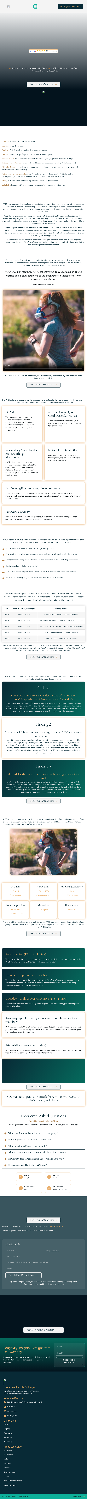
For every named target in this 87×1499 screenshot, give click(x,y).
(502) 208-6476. (56, 1226)
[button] (35, 6)
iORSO (83, 1496)
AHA (49, 895)
